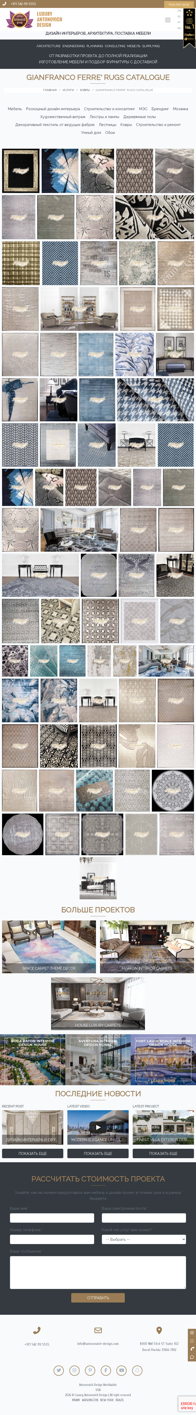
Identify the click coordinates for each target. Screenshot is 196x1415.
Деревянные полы (139, 117)
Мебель (15, 109)
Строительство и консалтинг (109, 109)
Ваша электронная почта (125, 1208)
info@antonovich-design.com (98, 1344)
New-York (107, 1400)
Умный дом (91, 132)
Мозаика (180, 109)
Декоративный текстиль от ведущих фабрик (55, 124)
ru (179, 28)
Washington (90, 1400)
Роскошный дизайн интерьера (53, 109)
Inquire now (179, 4)
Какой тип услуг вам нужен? (128, 1230)
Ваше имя (19, 1208)
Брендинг (160, 109)
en (179, 10)
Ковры (126, 124)
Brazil (120, 1400)
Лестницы (107, 124)
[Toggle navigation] (167, 21)
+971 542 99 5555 (36, 1344)
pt (179, 22)
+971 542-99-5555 (23, 4)
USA (98, 1390)
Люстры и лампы (104, 117)
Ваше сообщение (27, 1251)
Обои (110, 132)
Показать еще (33, 1153)
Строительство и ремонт (158, 124)
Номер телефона (26, 1230)
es (179, 16)
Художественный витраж (62, 117)
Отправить (98, 1298)
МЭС (143, 109)
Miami (76, 1400)
